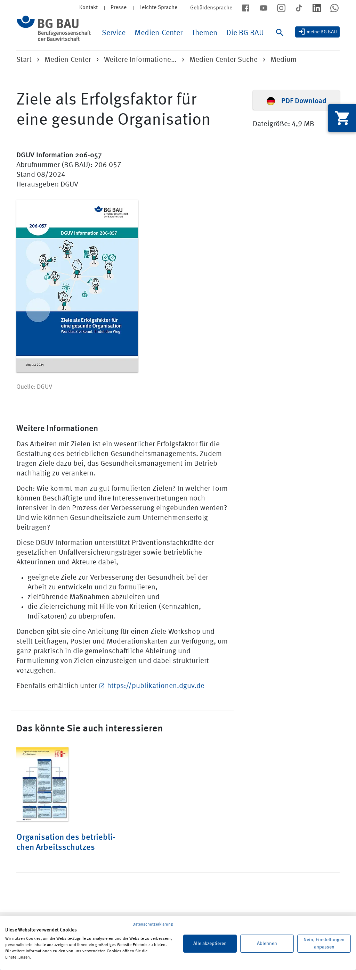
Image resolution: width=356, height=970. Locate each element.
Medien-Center (159, 33)
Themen (204, 33)
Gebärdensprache (211, 8)
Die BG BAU (245, 33)
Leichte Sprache (158, 7)
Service (114, 33)
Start (24, 60)
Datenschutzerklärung (152, 924)
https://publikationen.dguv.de (155, 686)
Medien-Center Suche (223, 60)
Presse (119, 7)
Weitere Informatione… (140, 60)
